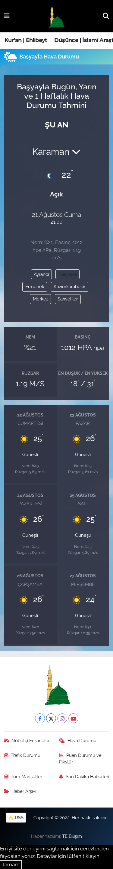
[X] (51, 718)
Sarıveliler (68, 298)
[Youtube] (73, 718)
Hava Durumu (81, 740)
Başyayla (67, 274)
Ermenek (34, 286)
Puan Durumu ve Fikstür (80, 758)
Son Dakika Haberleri (87, 776)
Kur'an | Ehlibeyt (26, 40)
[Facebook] (40, 718)
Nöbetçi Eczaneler (30, 740)
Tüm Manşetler (26, 776)
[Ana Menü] (7, 16)
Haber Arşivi (23, 791)
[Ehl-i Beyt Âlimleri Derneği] (56, 16)
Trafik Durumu (25, 755)
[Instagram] (62, 718)
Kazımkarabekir (69, 286)
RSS (19, 817)
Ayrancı (41, 274)
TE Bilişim (72, 836)
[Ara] (106, 16)
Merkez (40, 298)
